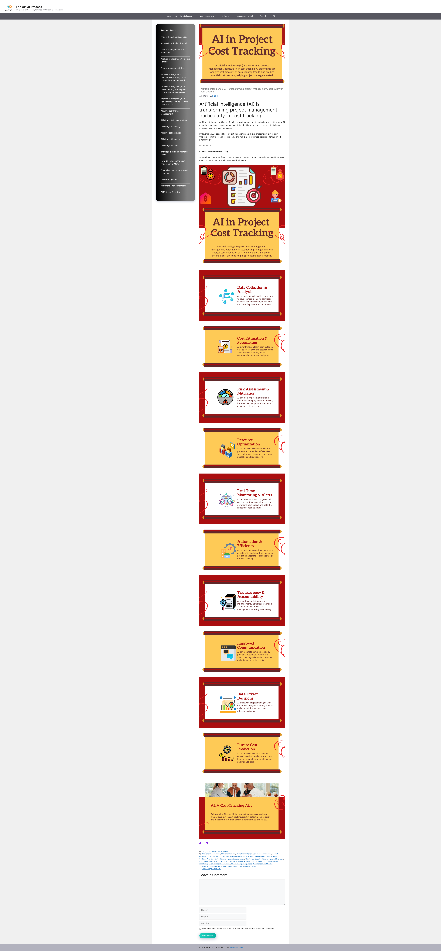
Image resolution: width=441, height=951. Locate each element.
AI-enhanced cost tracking (263, 864)
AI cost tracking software (219, 856)
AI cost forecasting (264, 854)
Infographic (206, 851)
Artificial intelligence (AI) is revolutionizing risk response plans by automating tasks (174, 89)
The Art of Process (29, 7)
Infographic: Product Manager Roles (174, 153)
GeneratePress (236, 947)
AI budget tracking (228, 854)
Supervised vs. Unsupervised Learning (174, 171)
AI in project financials (275, 859)
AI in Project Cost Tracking (255, 859)
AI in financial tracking (215, 859)
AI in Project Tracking (170, 126)
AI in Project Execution (171, 133)
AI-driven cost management (219, 864)
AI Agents (225, 16)
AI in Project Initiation (170, 145)
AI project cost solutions (253, 861)
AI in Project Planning (170, 139)
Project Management (220, 851)
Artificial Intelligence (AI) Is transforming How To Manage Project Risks (229, 866)
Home (168, 16)
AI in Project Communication (174, 120)
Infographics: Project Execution (175, 43)
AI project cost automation (209, 861)
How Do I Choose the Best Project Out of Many (173, 162)
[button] (274, 16)
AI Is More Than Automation (174, 186)
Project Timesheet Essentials (174, 37)
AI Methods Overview (171, 192)
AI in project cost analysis (234, 859)
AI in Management (169, 179)
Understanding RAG (245, 16)
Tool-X (263, 16)
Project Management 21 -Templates (172, 51)
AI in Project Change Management (170, 112)
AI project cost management (232, 861)
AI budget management (211, 854)
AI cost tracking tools (238, 856)
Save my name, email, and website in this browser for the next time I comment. (238, 928)
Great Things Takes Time (211, 869)
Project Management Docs (173, 68)
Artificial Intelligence (183, 16)
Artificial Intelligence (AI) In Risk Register (175, 60)
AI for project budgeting (257, 856)
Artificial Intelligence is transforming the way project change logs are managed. (174, 77)
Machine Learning (207, 16)
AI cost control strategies (246, 854)
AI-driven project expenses (241, 864)
